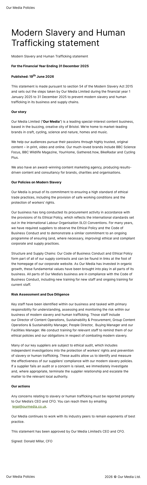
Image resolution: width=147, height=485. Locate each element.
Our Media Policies (20, 8)
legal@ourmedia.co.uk (29, 406)
